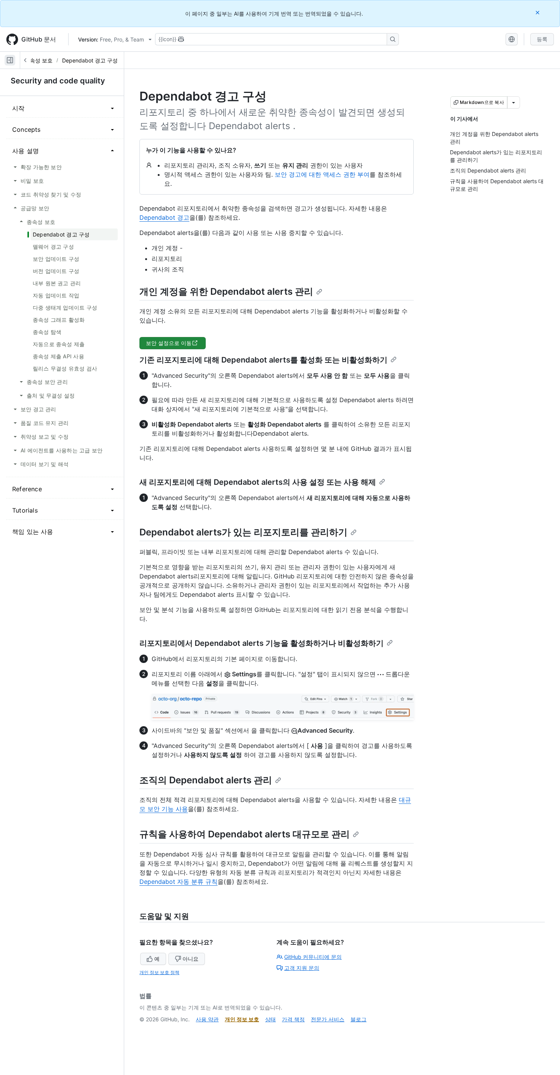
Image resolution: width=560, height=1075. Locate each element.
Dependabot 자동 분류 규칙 (178, 881)
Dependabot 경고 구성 (90, 60)
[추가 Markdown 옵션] (513, 102)
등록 (542, 39)
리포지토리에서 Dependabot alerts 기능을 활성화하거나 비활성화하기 (261, 643)
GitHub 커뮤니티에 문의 (313, 957)
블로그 (358, 1019)
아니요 (190, 958)
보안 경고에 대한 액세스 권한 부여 (322, 174)
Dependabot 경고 (164, 217)
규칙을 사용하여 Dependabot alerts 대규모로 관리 (244, 834)
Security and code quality (58, 80)
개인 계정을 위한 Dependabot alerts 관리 (226, 291)
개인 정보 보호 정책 (159, 972)
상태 (270, 1019)
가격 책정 (293, 1019)
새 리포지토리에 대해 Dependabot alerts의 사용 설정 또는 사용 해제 (257, 482)
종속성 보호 (38, 60)
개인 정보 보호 (242, 1019)
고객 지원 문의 (301, 968)
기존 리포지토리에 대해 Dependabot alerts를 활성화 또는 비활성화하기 (263, 359)
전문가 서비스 (327, 1019)
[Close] (538, 12)
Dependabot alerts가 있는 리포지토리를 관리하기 (243, 532)
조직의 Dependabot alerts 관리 (205, 780)
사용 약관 (207, 1019)
